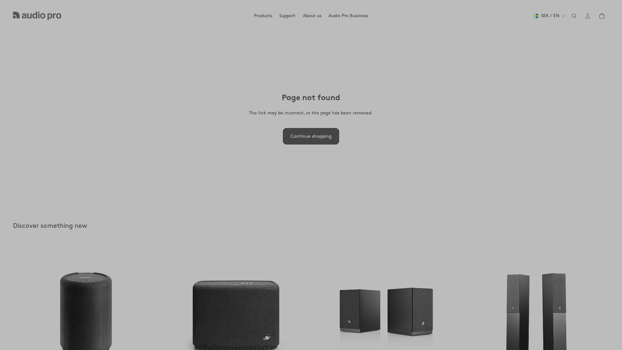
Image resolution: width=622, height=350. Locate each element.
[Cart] (602, 16)
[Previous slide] (22, 314)
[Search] (574, 16)
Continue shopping (311, 136)
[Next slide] (149, 314)
